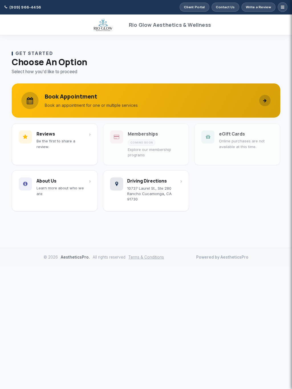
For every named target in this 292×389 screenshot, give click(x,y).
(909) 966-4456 (25, 7)
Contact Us (225, 7)
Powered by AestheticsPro (222, 257)
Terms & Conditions (146, 257)
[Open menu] (282, 7)
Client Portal (194, 7)
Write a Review (258, 7)
